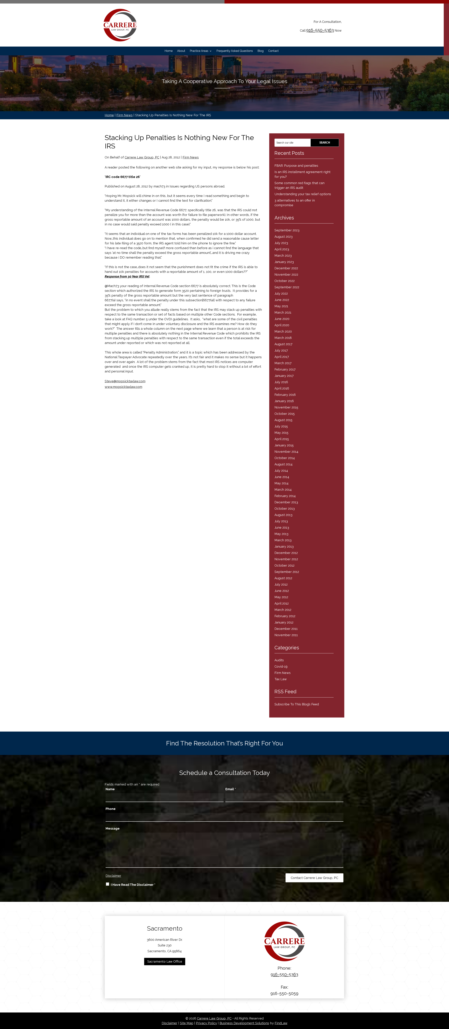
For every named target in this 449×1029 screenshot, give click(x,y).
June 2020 (281, 319)
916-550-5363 (320, 30)
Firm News (191, 157)
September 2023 (286, 230)
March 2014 (283, 489)
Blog (260, 51)
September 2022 (286, 287)
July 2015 (281, 426)
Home (169, 51)
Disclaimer (113, 876)
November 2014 (286, 451)
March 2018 (283, 338)
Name (110, 789)
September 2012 (286, 572)
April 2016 (281, 388)
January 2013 (284, 546)
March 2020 (283, 331)
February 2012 (284, 616)
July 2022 (281, 293)
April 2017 (281, 357)
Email (230, 789)
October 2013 (284, 508)
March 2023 (283, 255)
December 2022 (286, 268)
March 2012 (282, 610)
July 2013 (281, 521)
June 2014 (281, 477)
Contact (273, 51)
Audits (279, 660)
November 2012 (286, 559)
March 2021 (282, 312)
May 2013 (281, 534)
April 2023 (281, 249)
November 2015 (286, 407)
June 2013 (281, 527)
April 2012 (281, 603)
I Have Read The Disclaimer (133, 885)
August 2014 (283, 464)
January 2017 (284, 376)
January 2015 (284, 445)
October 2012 (284, 565)
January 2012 (283, 622)
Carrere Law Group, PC (142, 157)
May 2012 (281, 597)
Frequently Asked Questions (234, 51)
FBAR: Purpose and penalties (296, 165)
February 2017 (285, 369)
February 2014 (285, 496)
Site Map (186, 1023)
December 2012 (286, 553)
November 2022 (286, 274)
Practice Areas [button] (199, 51)
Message (113, 828)
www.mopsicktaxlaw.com (123, 387)
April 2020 (281, 325)
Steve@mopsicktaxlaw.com (125, 381)
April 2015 (281, 439)
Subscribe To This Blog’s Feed (296, 704)
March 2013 (282, 540)
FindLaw (281, 1023)
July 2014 (281, 470)
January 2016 (284, 401)
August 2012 (283, 578)
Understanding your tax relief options (302, 194)
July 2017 (281, 350)
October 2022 (284, 281)
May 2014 (281, 483)
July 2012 (281, 584)
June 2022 (281, 300)
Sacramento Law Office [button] (164, 961)
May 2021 (281, 306)
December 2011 (286, 629)
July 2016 (281, 382)
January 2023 (284, 262)
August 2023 (283, 236)
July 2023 (281, 243)
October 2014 (284, 458)
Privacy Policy (206, 1023)
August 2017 (283, 344)
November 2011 (286, 635)
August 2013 (283, 515)
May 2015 (281, 432)
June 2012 (281, 591)
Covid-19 (280, 666)
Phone (111, 809)
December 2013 (286, 502)
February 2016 (285, 395)
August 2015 (283, 420)
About (181, 51)
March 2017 (282, 363)
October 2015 (284, 414)
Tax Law (280, 679)
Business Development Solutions (244, 1023)
